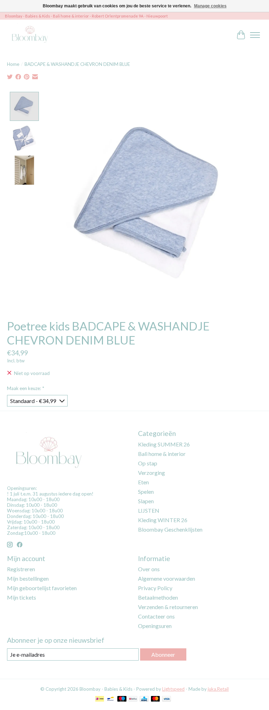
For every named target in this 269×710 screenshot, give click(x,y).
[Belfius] (133, 699)
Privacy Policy (155, 588)
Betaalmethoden (158, 597)
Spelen (146, 491)
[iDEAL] (99, 699)
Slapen (146, 501)
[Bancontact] (110, 699)
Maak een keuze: (25, 388)
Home (13, 64)
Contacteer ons (156, 616)
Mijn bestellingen (28, 578)
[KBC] (144, 699)
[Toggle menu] (255, 35)
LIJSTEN (148, 510)
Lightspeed (173, 689)
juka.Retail (218, 689)
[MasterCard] (155, 699)
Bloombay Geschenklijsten (170, 529)
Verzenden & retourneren (168, 606)
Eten (143, 482)
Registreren (21, 569)
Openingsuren (155, 625)
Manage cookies (210, 6)
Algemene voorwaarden (166, 578)
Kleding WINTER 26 (162, 520)
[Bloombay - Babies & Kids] (30, 35)
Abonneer (163, 654)
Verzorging (151, 472)
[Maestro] (121, 699)
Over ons (149, 569)
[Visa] (166, 699)
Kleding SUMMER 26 (164, 444)
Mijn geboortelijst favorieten (42, 588)
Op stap (147, 463)
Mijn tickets (21, 597)
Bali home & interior (162, 453)
